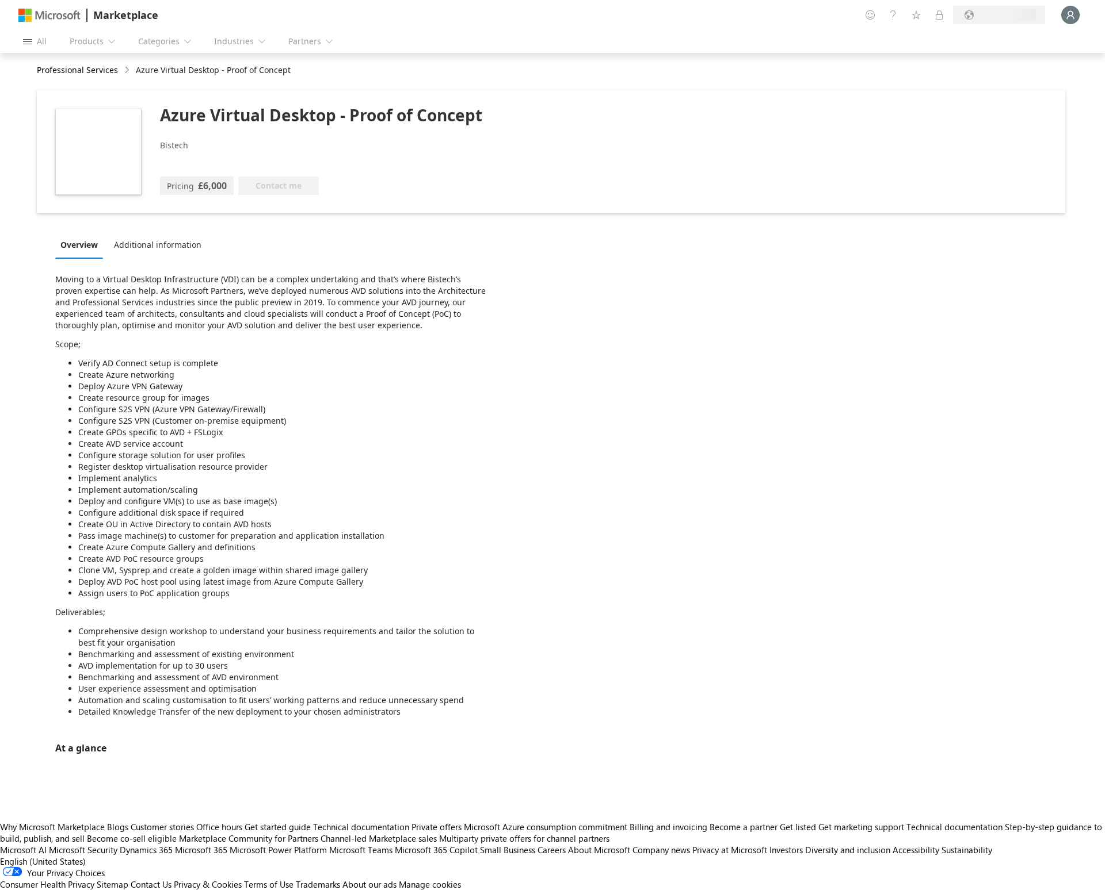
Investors (786, 850)
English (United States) (43, 861)
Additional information (157, 244)
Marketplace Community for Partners (248, 838)
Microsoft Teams (361, 850)
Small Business (507, 850)
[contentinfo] (128, 70)
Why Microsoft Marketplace (52, 827)
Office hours (219, 827)
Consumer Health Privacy (47, 884)
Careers (552, 850)
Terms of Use (269, 884)
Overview (79, 244)
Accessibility (916, 850)
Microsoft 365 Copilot (436, 850)
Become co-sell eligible (132, 838)
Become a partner (744, 827)
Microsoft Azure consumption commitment (547, 827)
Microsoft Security (83, 850)
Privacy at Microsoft (729, 850)
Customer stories (162, 827)
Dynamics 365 (146, 850)
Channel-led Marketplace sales (379, 838)
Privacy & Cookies (208, 884)
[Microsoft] (49, 15)
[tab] (82, 244)
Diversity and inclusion (847, 850)
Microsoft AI (23, 850)
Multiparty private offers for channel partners (524, 838)
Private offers (436, 827)
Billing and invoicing (668, 827)
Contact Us (151, 884)
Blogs (117, 827)
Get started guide (278, 827)
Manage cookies (430, 884)
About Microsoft (599, 850)
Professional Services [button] (77, 69)
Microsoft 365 (201, 850)
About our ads (369, 884)
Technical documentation (361, 827)
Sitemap (112, 884)
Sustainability (967, 850)
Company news (661, 850)
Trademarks (318, 884)
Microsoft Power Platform (278, 850)
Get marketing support (861, 827)
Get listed (798, 827)
